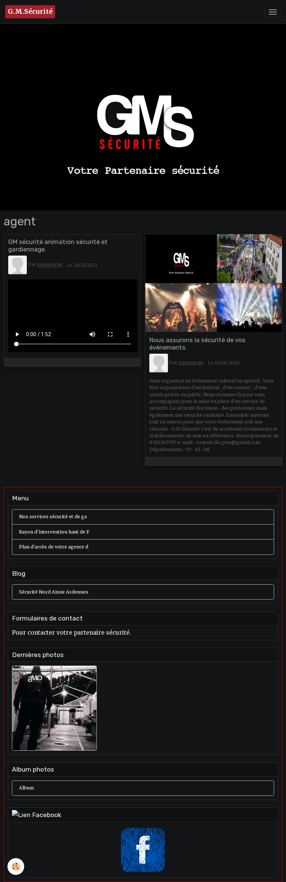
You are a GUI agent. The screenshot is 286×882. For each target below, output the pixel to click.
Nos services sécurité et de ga (53, 516)
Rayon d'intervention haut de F (54, 532)
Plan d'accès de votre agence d (53, 547)
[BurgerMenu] (272, 12)
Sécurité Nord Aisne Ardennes (53, 592)
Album (26, 788)
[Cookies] (15, 866)
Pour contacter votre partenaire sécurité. (71, 632)
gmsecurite (50, 265)
